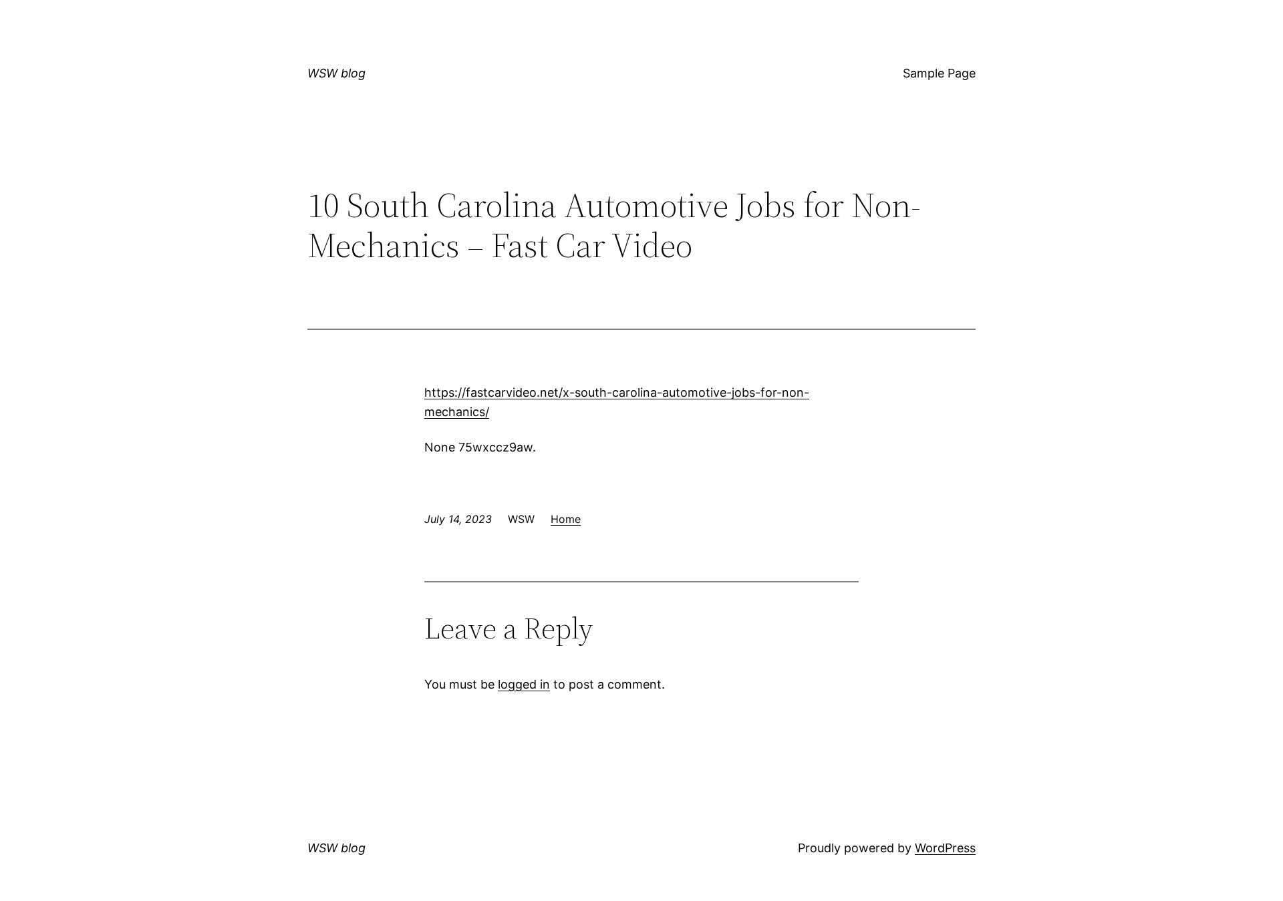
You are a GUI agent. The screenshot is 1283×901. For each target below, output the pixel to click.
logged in (524, 684)
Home (566, 519)
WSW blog (336, 73)
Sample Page (939, 73)
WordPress (945, 848)
